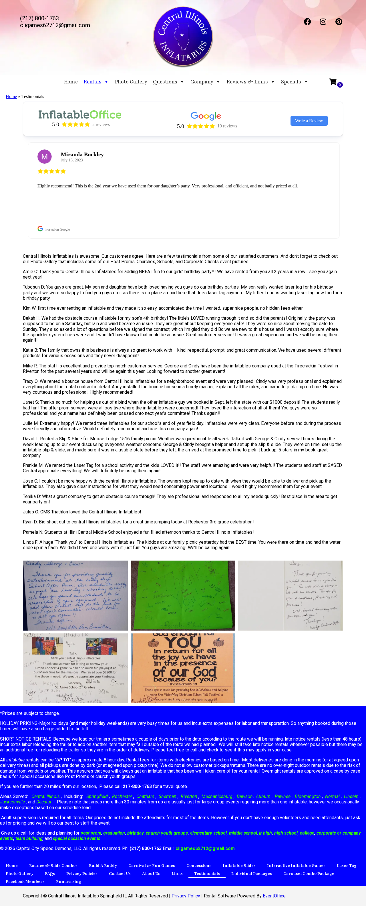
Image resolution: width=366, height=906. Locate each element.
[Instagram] (323, 21)
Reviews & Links (247, 81)
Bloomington (308, 796)
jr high (265, 833)
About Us (151, 873)
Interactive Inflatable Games (296, 865)
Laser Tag (347, 865)
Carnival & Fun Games (151, 865)
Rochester (122, 796)
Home (71, 81)
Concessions (198, 865)
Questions (165, 81)
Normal (332, 796)
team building (29, 838)
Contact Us (120, 873)
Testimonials (207, 873)
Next (347, 190)
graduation (114, 833)
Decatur (44, 802)
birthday (135, 833)
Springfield (97, 796)
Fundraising (68, 881)
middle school (243, 833)
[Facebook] (307, 21)
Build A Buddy (103, 865)
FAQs (50, 873)
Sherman (168, 796)
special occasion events (76, 838)
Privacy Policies (82, 873)
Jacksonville (13, 802)
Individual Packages (251, 873)
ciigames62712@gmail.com (205, 848)
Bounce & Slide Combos (53, 865)
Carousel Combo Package (308, 873)
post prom (91, 833)
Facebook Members (25, 881)
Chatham (145, 796)
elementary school (208, 833)
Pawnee (283, 796)
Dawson (244, 796)
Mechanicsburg (217, 796)
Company (201, 81)
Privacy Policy (186, 896)
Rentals (92, 81)
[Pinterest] (339, 21)
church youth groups (167, 833)
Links (177, 873)
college (307, 833)
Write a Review (309, 120)
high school (286, 833)
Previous (18, 190)
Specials (291, 81)
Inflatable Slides (239, 865)
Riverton (189, 796)
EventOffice (274, 896)
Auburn (263, 796)
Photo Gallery (131, 81)
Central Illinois (46, 796)
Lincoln (351, 796)
